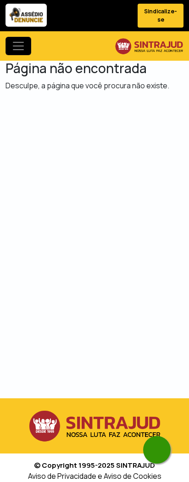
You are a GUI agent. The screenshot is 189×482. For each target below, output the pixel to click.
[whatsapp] (157, 450)
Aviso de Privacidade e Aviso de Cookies (94, 476)
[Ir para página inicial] (149, 46)
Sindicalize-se (160, 15)
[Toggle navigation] (18, 46)
